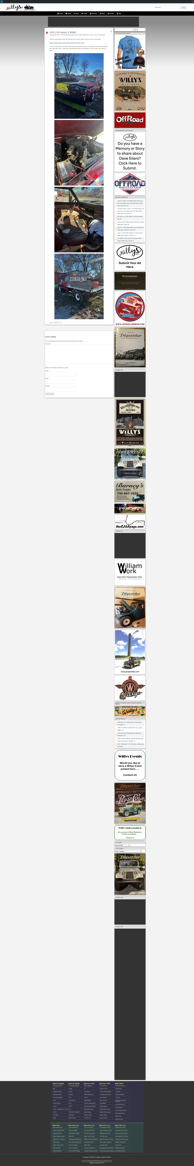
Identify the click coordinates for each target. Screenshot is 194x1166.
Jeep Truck (118, 1145)
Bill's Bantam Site (58, 1127)
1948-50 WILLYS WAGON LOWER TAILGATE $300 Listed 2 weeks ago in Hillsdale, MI (130, 740)
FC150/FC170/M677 (74, 1112)
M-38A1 (71, 1094)
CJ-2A (54, 1106)
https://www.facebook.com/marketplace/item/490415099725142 (67, 43)
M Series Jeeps (73, 1130)
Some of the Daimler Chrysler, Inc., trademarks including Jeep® (97, 1161)
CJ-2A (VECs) (57, 1103)
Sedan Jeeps (103, 1115)
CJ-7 (70, 1109)
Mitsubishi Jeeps (88, 1109)
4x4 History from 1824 (121, 1130)
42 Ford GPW (56, 1148)
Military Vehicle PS (120, 1142)
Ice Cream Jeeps (120, 1104)
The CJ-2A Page (73, 1145)
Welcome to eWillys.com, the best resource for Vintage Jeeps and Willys (21, 7)
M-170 (70, 1106)
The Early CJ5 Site (89, 1130)
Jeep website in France (121, 1136)
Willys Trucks (72, 1118)
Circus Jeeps (103, 1100)
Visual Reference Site (106, 1130)
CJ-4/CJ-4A (87, 1118)
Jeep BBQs (103, 1103)
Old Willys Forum (88, 1142)
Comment (47, 344)
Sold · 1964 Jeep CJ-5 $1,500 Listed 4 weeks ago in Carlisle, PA (130, 745)
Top (189, 1161)
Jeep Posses (103, 1097)
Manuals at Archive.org (121, 1139)
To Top (111, 32)
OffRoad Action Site (105, 1133)
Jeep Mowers (119, 1107)
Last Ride (118, 1091)
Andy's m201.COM (58, 1145)
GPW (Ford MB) (57, 1091)
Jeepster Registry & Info (90, 1151)
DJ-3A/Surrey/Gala (74, 1085)
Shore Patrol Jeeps (105, 1109)
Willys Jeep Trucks (89, 1136)
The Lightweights (57, 1097)
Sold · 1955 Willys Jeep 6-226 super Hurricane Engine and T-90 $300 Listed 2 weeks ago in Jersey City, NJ (130, 203)
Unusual (117, 1097)
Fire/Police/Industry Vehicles (120, 1101)
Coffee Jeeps (103, 1106)
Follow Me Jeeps (120, 1085)
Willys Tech (87, 1145)
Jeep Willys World (120, 1151)
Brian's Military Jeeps (59, 1136)
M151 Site (71, 1136)
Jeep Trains (118, 1088)
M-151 (86, 1097)
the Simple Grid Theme (106, 1160)
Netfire (102, 1163)
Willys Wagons (88, 1085)
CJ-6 (70, 1103)
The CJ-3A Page (73, 1148)
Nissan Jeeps (88, 1115)
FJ (84, 1088)
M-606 (70, 1091)
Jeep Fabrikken (57, 1151)
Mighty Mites (87, 1100)
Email (47, 378)
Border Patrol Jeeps (105, 1112)
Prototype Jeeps (57, 1085)
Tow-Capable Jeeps (120, 1110)
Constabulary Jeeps (105, 1094)
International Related (90, 1106)
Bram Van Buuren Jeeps (106, 1139)
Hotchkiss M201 (57, 1094)
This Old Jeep (103, 1136)
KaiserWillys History (105, 1127)
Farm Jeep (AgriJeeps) (75, 1142)
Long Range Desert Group (107, 1151)
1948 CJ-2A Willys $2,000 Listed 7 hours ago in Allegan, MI (129, 729)
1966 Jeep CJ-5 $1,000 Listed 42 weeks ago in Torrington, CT (129, 723)
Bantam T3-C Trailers (59, 1139)
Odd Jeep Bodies (120, 1113)
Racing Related (119, 1094)
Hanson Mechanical (89, 1148)
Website (47, 386)
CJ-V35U (55, 1115)
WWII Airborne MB (120, 1127)
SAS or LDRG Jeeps (89, 1103)
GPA (54, 1100)
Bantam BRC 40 (57, 1133)
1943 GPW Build (73, 1127)
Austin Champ (119, 1119)
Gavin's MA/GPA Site (58, 1130)
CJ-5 (70, 1097)
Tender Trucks (104, 1088)
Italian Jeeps (87, 1112)
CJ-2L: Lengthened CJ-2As (60, 1109)
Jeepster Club (103, 1145)
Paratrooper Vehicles (105, 1142)
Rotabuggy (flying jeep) (75, 1139)
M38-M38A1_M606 (74, 1133)
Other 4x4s (71, 34)
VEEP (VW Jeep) (88, 1094)
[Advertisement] (93, 22)
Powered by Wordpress (87, 1160)
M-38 (54, 1118)
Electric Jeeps (103, 1118)
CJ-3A (54, 1112)
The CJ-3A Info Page (74, 1151)
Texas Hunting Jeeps (105, 1091)
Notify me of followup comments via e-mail (56, 367)
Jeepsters (71, 1115)
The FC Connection (89, 1133)
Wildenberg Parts (120, 1148)
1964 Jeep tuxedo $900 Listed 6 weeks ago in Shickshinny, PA (129, 734)
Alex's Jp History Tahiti (121, 1133)
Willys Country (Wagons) (91, 1139)
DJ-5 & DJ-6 (72, 1100)
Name (47, 371)
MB (54, 1088)
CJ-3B (70, 1088)
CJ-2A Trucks (103, 1085)
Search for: (158, 7)
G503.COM (56, 1142)
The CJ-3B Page (88, 1127)
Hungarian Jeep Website (106, 1148)
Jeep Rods (87, 1091)
